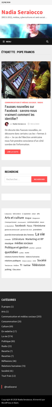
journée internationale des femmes (19, 234)
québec (21, 253)
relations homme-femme (15, 256)
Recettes (6, 356)
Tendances (8, 265)
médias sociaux (24, 243)
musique (9, 243)
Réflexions (6, 361)
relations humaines (32, 257)
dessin (42, 222)
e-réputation (9, 226)
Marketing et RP (34, 239)
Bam (16, 402)
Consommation (9, 321)
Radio (40, 102)
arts (38, 214)
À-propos (6, 306)
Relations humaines (11, 365)
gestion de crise (26, 230)
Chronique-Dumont (11, 222)
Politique (6, 341)
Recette (5, 351)
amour (34, 214)
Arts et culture (14, 218)
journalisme (37, 229)
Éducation (17, 269)
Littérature (18, 239)
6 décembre (8, 214)
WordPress (6, 402)
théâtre (16, 265)
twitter (27, 265)
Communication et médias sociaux (20, 102)
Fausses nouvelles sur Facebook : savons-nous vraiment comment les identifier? (21, 113)
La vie (40, 234)
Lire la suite (12, 152)
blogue (28, 218)
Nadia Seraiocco (22, 12)
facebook (20, 225)
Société (41, 260)
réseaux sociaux (26, 261)
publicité (38, 248)
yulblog (8, 269)
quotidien (11, 252)
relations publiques (13, 260)
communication (33, 222)
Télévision (38, 265)
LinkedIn (8, 239)
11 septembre (26, 214)
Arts (3, 311)
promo (32, 248)
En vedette (6, 331)
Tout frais (6, 375)
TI (21, 265)
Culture (5, 326)
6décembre (17, 214)
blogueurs (36, 218)
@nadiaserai (10, 386)
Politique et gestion (16, 247)
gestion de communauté (12, 230)
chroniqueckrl (22, 222)
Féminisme (39, 225)
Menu (8, 41)
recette (27, 253)
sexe (34, 261)
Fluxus (29, 225)
